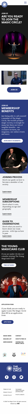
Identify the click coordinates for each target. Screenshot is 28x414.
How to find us (21, 339)
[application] (14, 78)
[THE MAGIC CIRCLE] (4, 4)
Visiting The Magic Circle (20, 342)
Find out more (9, 265)
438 (18, 403)
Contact (18, 336)
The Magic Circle (14, 368)
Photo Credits (20, 394)
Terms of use (7, 389)
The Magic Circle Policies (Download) (20, 390)
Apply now (7, 322)
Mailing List (7, 339)
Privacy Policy (7, 392)
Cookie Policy (7, 395)
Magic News (7, 336)
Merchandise (7, 342)
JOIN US (14, 90)
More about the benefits (12, 140)
